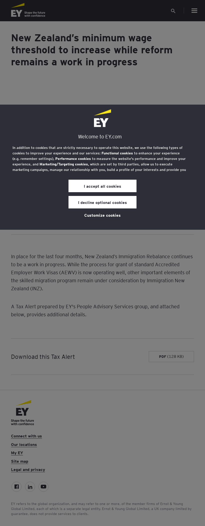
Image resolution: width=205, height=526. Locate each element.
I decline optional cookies (102, 202)
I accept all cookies (102, 186)
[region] (102, 167)
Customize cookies (102, 215)
